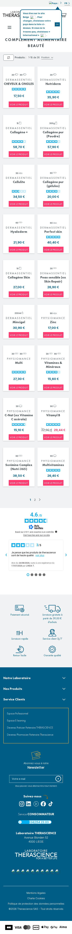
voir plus (39, 555)
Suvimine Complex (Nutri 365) (18, 467)
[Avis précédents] (6, 555)
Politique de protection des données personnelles (36, 903)
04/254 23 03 (39, 822)
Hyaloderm (19, 232)
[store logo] (19, 15)
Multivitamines (53, 465)
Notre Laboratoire (17, 678)
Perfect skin (53, 232)
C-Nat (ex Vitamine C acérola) (19, 417)
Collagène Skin (19, 277)
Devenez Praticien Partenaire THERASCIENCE (30, 727)
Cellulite (19, 182)
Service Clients (14, 699)
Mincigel (19, 322)
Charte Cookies (36, 898)
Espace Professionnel (17, 713)
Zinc (53, 322)
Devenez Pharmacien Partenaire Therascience (30, 734)
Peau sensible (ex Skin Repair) (53, 279)
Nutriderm (53, 84)
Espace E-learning (16, 720)
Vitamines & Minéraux (53, 365)
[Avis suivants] (66, 555)
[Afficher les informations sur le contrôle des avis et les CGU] (56, 531)
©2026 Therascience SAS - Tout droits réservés (36, 908)
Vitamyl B (53, 415)
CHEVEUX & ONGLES (19, 84)
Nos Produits (12, 689)
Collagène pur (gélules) (53, 184)
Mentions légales (36, 892)
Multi (19, 363)
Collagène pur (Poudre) (53, 134)
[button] (55, 2)
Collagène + (19, 132)
